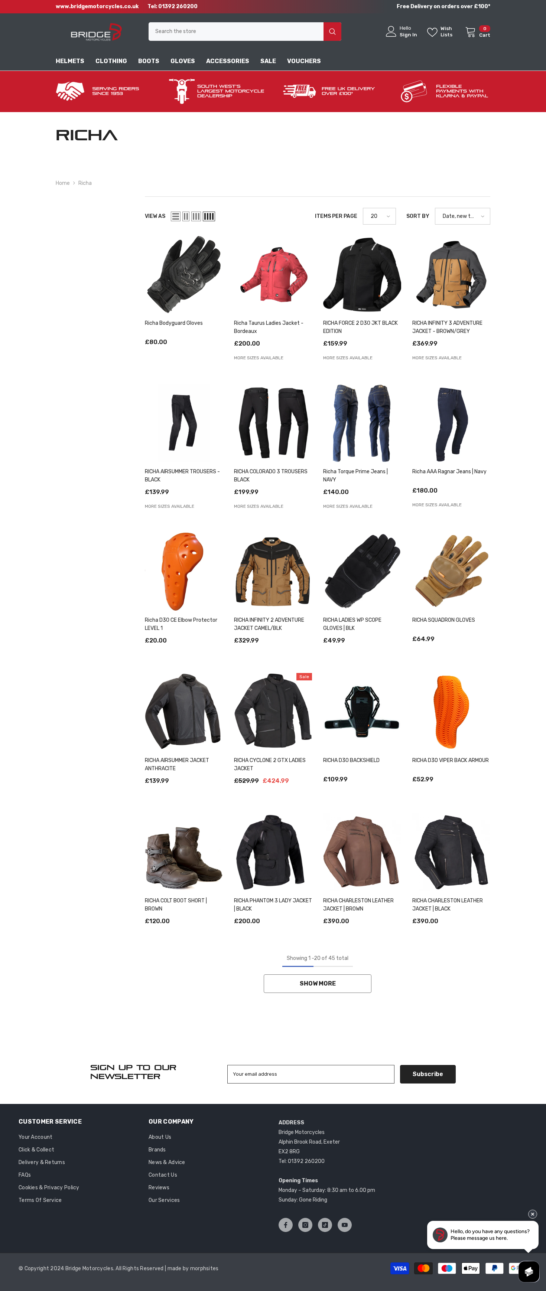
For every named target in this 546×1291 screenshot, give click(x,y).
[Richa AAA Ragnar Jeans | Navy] (451, 423)
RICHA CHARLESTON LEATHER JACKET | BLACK (447, 905)
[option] (102, 91)
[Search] (245, 31)
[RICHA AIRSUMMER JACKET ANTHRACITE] (184, 712)
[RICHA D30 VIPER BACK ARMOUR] (451, 712)
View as (155, 216)
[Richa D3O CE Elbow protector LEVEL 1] (184, 572)
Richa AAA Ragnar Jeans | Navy (449, 471)
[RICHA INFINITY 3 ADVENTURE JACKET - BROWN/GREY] (451, 275)
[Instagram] (305, 1225)
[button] (176, 216)
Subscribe (428, 1074)
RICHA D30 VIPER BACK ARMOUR (450, 760)
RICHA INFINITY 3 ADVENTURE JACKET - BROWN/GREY (447, 327)
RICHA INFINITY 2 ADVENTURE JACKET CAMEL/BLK (269, 624)
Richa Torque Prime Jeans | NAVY (355, 475)
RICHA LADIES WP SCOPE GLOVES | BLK (352, 624)
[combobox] (236, 31)
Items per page (336, 216)
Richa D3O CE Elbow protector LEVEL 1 (181, 624)
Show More (318, 983)
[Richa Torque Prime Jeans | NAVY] (362, 423)
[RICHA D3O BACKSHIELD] (362, 712)
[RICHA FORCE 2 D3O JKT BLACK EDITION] (362, 275)
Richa (85, 183)
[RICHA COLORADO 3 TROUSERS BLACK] (273, 423)
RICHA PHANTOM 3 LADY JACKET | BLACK (273, 905)
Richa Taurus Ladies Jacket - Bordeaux (268, 327)
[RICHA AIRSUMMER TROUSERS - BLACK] (184, 423)
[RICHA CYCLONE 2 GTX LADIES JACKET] (273, 712)
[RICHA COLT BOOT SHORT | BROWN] (184, 852)
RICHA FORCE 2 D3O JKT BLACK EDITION (360, 327)
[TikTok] (325, 1225)
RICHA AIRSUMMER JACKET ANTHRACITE (177, 764)
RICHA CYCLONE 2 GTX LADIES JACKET (270, 764)
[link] (101, 91)
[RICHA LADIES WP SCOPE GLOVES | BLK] (362, 572)
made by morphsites (193, 1268)
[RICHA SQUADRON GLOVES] (451, 572)
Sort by (417, 216)
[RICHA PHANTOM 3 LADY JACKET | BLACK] (273, 852)
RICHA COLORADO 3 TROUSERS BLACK (271, 475)
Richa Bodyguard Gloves (174, 323)
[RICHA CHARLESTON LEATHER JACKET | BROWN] (362, 852)
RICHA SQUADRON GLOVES (443, 620)
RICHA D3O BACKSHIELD (351, 760)
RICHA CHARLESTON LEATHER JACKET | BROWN (358, 905)
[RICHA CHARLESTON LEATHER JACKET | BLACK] (451, 852)
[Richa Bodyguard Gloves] (184, 275)
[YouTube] (345, 1225)
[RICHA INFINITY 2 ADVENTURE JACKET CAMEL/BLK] (273, 572)
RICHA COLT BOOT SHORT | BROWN (176, 905)
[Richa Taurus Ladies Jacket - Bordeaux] (273, 275)
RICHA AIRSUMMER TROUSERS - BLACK (182, 475)
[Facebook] (286, 1225)
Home (63, 183)
